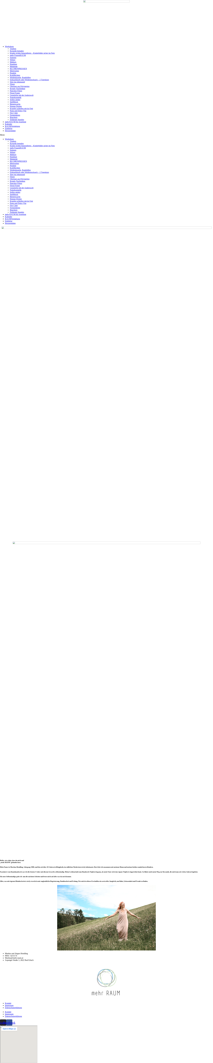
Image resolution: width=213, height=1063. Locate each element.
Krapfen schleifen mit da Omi (21, 108)
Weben (12, 60)
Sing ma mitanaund (17, 82)
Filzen (12, 84)
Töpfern (13, 49)
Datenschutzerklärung (13, 1008)
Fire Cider (14, 113)
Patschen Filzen (16, 91)
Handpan (13, 64)
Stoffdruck (14, 102)
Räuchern (13, 117)
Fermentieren (15, 115)
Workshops (9, 46)
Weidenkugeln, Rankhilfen (20, 77)
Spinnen (13, 58)
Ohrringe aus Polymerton (19, 86)
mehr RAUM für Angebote (15, 122)
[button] (106, 135)
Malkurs (13, 62)
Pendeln (13, 73)
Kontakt (8, 1003)
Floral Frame (15, 93)
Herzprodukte (10, 131)
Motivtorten (14, 71)
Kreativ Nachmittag (17, 89)
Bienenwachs (15, 104)
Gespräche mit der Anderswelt (21, 95)
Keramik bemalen (17, 51)
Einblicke (8, 128)
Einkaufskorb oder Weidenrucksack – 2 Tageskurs (29, 80)
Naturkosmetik (15, 97)
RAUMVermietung (12, 126)
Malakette (14, 66)
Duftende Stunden (17, 120)
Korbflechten (15, 75)
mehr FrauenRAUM (18, 55)
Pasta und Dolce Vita (18, 111)
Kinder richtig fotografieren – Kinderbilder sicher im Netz (32, 53)
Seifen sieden (15, 100)
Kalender (8, 124)
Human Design (16, 106)
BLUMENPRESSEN (18, 69)
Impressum (9, 1005)
